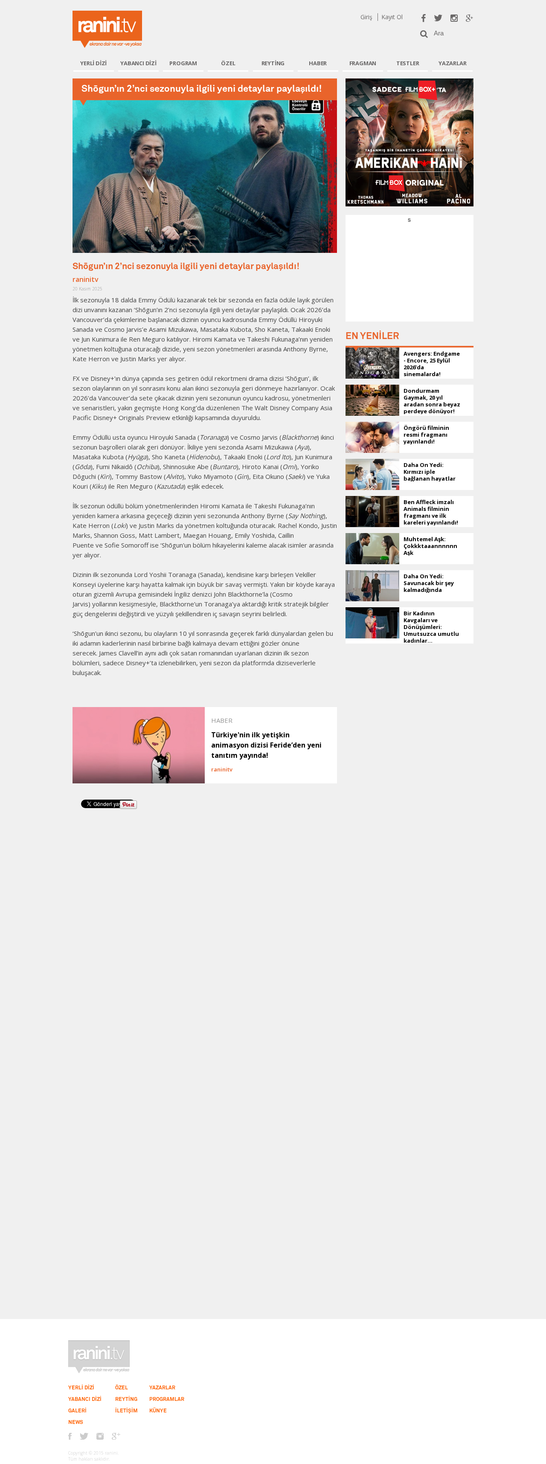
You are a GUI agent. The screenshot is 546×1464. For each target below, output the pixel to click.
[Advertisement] (409, 276)
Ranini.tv (107, 29)
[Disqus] (205, 933)
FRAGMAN (363, 63)
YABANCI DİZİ (138, 63)
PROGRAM (183, 63)
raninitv (86, 279)
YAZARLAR (452, 63)
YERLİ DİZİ (93, 63)
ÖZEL (228, 63)
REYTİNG (273, 63)
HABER (318, 63)
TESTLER (407, 63)
